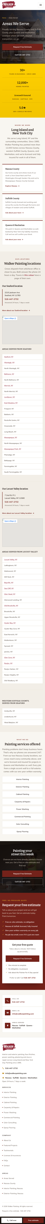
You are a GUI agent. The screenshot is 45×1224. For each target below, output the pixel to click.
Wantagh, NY (9, 362)
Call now (13, 1220)
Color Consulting (22, 824)
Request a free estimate (10, 1211)
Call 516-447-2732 (22, 55)
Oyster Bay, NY (10, 623)
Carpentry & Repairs (22, 802)
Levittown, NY (9, 397)
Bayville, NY (8, 583)
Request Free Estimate (22, 47)
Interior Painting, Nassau (13, 1188)
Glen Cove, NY (9, 657)
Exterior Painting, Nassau (13, 1193)
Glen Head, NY (9, 594)
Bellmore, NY (9, 374)
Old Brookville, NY (11, 606)
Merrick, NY (8, 386)
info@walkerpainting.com (23, 1014)
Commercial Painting (23, 817)
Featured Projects (10, 1145)
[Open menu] (40, 5)
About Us (7, 1140)
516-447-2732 (11, 299)
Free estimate (33, 1220)
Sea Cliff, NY (9, 588)
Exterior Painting (22, 787)
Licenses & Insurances (12, 1155)
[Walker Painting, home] (9, 5)
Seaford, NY (8, 357)
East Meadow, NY (11, 403)
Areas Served (9, 1178)
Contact (7, 1166)
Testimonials (8, 1150)
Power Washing (22, 809)
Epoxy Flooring (22, 831)
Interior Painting (22, 779)
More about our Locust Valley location (18, 513)
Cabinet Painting (22, 794)
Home (4, 18)
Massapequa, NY (10, 437)
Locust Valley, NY (10, 560)
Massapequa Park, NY (12, 449)
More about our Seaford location (16, 310)
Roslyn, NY (8, 663)
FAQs (6, 1160)
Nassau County (9, 1183)
